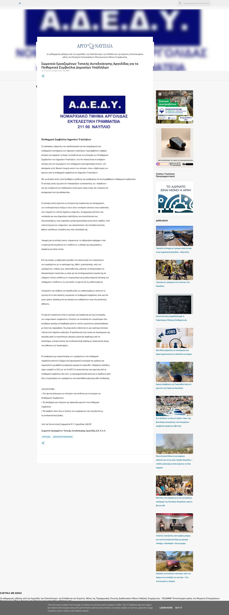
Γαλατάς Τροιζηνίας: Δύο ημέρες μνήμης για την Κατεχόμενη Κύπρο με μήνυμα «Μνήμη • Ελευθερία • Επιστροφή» (173, 539)
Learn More (166, 607)
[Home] (95, 50)
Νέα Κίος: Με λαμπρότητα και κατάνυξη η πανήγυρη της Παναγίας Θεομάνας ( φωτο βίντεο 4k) (174, 502)
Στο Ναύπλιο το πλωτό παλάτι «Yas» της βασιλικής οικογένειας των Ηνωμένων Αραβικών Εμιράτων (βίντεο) (173, 422)
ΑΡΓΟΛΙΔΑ (46, 437)
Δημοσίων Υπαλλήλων (62, 437)
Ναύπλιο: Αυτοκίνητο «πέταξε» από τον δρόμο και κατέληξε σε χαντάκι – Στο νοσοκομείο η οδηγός (173, 577)
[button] (43, 76)
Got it (178, 607)
